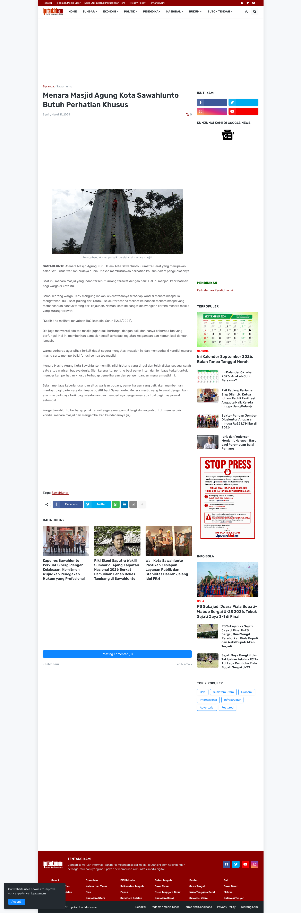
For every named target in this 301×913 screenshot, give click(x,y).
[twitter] (248, 3)
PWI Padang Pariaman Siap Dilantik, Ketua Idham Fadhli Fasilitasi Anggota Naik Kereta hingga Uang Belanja (238, 398)
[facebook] (242, 3)
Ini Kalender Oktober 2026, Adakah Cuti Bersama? (237, 376)
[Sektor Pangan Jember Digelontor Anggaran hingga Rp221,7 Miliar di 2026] (207, 421)
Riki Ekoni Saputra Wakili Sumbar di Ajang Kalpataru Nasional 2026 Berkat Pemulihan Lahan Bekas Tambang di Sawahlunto (117, 569)
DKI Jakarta (127, 880)
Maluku (228, 892)
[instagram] (212, 111)
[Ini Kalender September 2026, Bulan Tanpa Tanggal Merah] (227, 329)
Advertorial (207, 707)
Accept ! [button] (16, 901)
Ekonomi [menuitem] (109, 11)
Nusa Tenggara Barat (202, 892)
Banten (193, 880)
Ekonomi (246, 692)
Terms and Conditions (198, 907)
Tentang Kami (157, 2)
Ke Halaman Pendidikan (214, 290)
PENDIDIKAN (207, 283)
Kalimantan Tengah (132, 886)
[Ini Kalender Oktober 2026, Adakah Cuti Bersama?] (207, 376)
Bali (226, 880)
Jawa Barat (231, 886)
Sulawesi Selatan (61, 892)
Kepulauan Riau (60, 886)
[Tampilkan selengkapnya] (142, 504)
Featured (227, 707)
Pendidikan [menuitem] (152, 11)
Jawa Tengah (197, 886)
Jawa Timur (162, 886)
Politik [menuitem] (129, 11)
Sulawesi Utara (198, 898)
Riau (88, 892)
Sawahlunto (64, 86)
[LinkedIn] (124, 504)
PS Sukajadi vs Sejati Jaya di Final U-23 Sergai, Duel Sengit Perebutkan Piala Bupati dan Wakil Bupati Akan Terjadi (240, 636)
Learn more (38, 893)
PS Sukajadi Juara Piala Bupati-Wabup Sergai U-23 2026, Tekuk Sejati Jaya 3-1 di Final (227, 611)
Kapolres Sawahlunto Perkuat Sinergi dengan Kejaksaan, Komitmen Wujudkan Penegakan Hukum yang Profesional (64, 569)
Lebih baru (52, 664)
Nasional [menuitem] (173, 11)
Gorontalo (92, 880)
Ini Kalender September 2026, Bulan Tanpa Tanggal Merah (225, 359)
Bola (203, 692)
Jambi (55, 880)
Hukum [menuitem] (194, 11)
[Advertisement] (150, 51)
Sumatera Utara (223, 692)
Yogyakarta (58, 898)
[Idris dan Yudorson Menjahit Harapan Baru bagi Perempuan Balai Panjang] (207, 442)
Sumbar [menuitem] (89, 11)
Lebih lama (182, 664)
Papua (124, 892)
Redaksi (47, 2)
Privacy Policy (137, 2)
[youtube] (253, 3)
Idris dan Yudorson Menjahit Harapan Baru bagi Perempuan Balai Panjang (239, 443)
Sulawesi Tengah (234, 898)
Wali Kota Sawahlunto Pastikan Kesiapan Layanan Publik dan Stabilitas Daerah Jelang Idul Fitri (167, 569)
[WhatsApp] (116, 504)
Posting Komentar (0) (117, 654)
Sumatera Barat (164, 898)
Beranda (48, 86)
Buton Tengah (163, 880)
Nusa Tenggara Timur (168, 892)
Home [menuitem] (73, 11)
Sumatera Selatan (131, 898)
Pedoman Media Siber (68, 2)
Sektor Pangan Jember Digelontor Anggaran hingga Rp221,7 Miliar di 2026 (239, 421)
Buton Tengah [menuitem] (218, 11)
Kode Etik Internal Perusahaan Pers (104, 2)
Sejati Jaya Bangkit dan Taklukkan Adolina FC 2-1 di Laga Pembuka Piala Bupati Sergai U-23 (240, 661)
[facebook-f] (212, 102)
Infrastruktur (232, 700)
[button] (246, 11)
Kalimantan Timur (96, 886)
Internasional (208, 700)
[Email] (133, 504)
